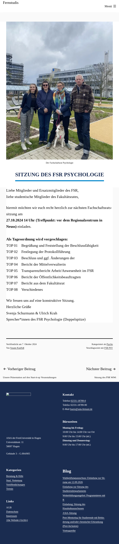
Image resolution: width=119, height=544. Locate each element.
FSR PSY (108, 348)
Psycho (110, 344)
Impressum (11, 516)
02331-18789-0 (78, 400)
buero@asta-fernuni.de (81, 409)
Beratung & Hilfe (14, 476)
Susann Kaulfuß (17, 348)
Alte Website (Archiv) (17, 520)
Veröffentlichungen (15, 484)
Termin (9, 488)
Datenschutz (12, 511)
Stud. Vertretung (14, 480)
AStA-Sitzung (70, 513)
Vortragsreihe (69, 530)
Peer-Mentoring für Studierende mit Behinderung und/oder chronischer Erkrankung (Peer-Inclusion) (84, 521)
